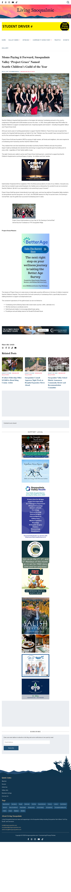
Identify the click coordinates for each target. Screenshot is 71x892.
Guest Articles (41, 804)
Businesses (6, 804)
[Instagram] (9, 348)
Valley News (13, 40)
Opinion (26, 40)
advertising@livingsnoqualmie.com (11, 829)
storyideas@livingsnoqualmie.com (11, 827)
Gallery (5, 48)
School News (40, 807)
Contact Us (5, 796)
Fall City (34, 804)
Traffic (57, 40)
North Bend (63, 804)
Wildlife (23, 810)
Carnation (14, 804)
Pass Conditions (13, 807)
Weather (4, 781)
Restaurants (31, 807)
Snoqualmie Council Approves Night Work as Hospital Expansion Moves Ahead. (35, 381)
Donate (4, 784)
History (50, 804)
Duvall (20, 804)
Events (66, 40)
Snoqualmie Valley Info (28, 71)
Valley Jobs (5, 790)
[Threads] (3, 348)
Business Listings (7, 793)
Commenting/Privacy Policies (47, 835)
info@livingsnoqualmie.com (9, 825)
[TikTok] (12, 348)
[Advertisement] (35, 404)
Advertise (4, 787)
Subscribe (11, 748)
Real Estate (23, 807)
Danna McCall (15, 71)
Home (4, 40)
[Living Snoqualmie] (35, 10)
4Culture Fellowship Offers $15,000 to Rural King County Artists (12, 380)
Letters (56, 804)
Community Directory (41, 40)
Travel (10, 810)
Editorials (27, 804)
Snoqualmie (49, 807)
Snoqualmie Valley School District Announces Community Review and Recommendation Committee (57, 382)
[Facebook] (6, 348)
